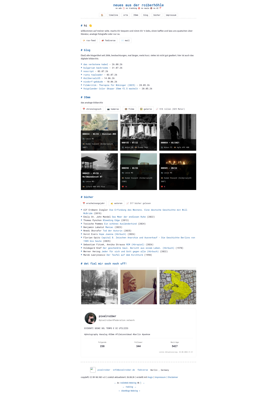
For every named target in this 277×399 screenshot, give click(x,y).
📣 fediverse (108, 40)
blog (145, 15)
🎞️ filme (129, 109)
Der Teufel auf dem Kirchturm (125, 254)
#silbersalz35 (91, 78)
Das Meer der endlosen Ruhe (129, 216)
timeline (113, 15)
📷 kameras (113, 109)
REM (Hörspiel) (135, 244)
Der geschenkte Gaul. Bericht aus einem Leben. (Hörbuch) (138, 247)
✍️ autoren (116, 203)
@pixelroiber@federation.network (117, 320)
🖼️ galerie (146, 109)
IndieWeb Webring (128, 383)
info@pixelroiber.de (124, 370)
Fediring (129, 387)
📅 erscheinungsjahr (94, 203)
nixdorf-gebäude (93, 81)
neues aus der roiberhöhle (138, 5)
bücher (157, 15)
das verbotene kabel (95, 64)
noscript (88, 71)
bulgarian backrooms (95, 67)
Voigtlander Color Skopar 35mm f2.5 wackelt (110, 88)
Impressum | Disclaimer (166, 377)
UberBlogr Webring (129, 391)
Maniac (109, 227)
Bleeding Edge (111, 220)
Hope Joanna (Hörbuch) (112, 234)
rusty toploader (93, 74)
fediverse (142, 370)
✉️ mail (125, 40)
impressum (171, 15)
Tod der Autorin (112, 230)
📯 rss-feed (89, 40)
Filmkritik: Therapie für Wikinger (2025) (109, 85)
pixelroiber (104, 370)
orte (125, 15)
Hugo (150, 377)
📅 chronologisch (92, 109)
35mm (135, 15)
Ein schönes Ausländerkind (120, 223)
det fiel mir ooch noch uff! (105, 263)
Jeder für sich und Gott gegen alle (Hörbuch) (130, 251)
